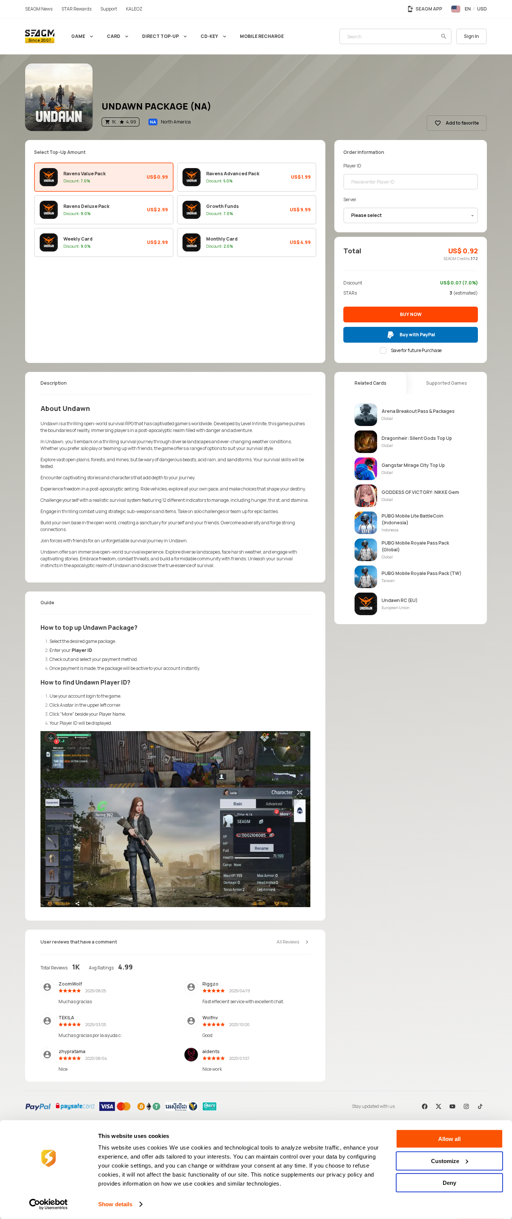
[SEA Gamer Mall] (39, 36)
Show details (115, 1204)
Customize (445, 1160)
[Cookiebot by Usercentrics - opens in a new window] (48, 1204)
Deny (449, 1183)
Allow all (449, 1139)
